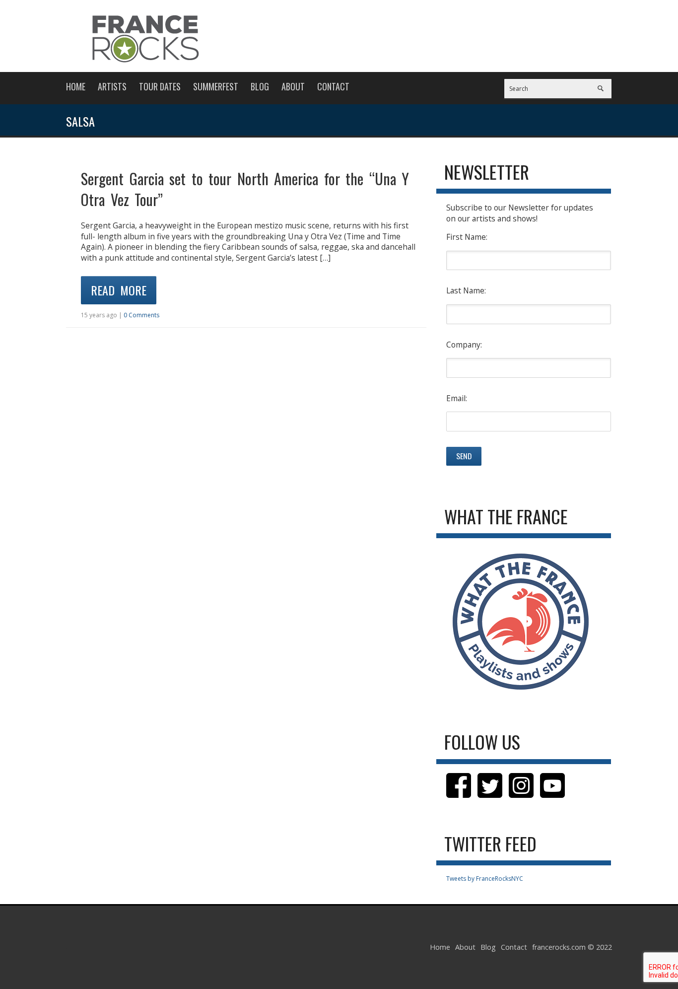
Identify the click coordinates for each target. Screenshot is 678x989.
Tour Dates (160, 86)
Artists (112, 86)
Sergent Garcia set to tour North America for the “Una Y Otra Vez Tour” (245, 189)
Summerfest (215, 86)
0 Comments (141, 315)
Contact (333, 86)
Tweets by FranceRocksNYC (484, 878)
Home (75, 86)
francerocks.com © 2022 (572, 947)
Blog (260, 86)
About (293, 86)
